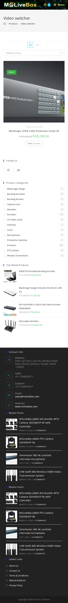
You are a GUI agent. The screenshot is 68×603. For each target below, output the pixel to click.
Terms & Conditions (19, 575)
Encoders (11, 214)
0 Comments (40, 430)
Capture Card (13, 204)
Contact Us (14, 570)
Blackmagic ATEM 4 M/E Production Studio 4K (34, 131)
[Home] (4, 23)
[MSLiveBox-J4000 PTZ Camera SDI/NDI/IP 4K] (11, 442)
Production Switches (34, 126)
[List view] (37, 45)
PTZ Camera (13, 250)
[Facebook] (8, 170)
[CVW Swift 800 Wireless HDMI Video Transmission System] (11, 475)
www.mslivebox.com (26, 406)
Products (11, 245)
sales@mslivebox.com (27, 396)
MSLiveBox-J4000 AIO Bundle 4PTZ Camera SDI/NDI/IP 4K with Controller (39, 422)
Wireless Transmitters (17, 255)
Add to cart (34, 143)
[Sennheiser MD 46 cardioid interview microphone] (11, 458)
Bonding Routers (15, 199)
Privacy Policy (16, 585)
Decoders (11, 209)
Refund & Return (17, 580)
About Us (13, 565)
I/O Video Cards (14, 219)
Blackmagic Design (16, 188)
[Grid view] (30, 45)
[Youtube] (18, 170)
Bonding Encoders (16, 193)
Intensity (11, 224)
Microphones (13, 235)
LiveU (10, 229)
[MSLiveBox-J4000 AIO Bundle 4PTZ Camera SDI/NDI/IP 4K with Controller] (11, 424)
